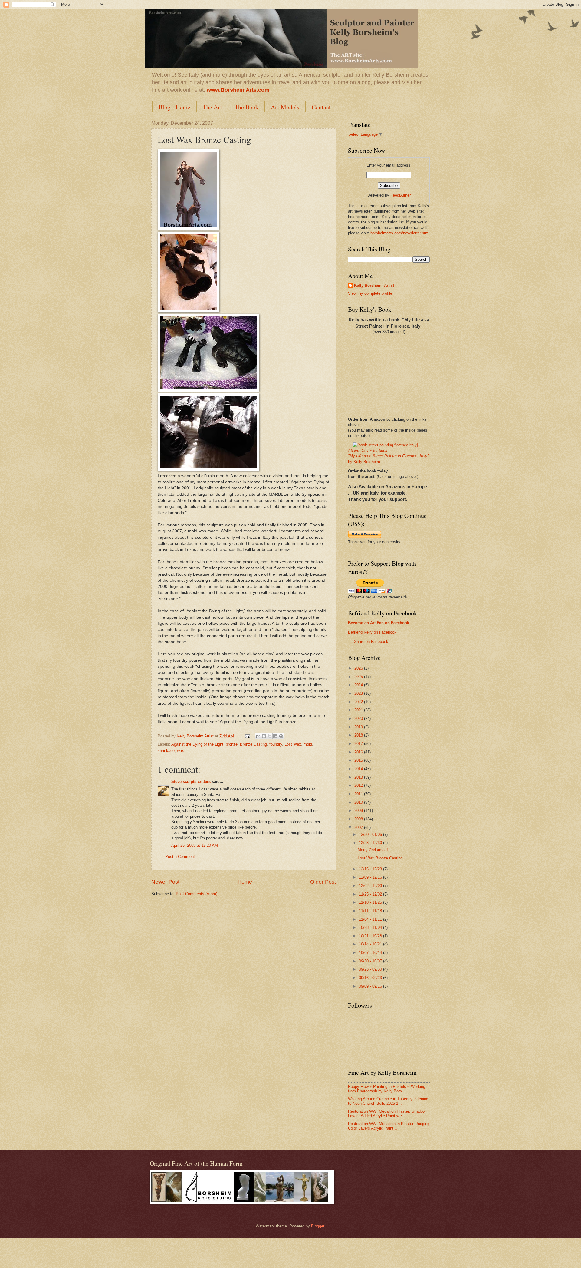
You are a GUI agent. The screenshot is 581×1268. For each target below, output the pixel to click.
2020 (359, 718)
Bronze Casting (253, 744)
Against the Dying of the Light (197, 744)
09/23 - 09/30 (371, 969)
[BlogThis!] (264, 736)
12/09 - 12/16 (371, 877)
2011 (359, 794)
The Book (246, 107)
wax (180, 750)
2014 (359, 768)
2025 (359, 676)
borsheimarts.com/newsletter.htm (399, 233)
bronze (232, 744)
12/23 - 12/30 (371, 842)
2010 (359, 802)
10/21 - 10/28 (371, 936)
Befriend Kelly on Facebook (372, 632)
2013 (359, 777)
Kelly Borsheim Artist (374, 285)
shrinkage (166, 750)
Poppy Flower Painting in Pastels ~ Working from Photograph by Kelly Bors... (386, 1088)
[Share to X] (270, 736)
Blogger (317, 1226)
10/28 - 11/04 (371, 927)
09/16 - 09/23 (371, 977)
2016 (359, 752)
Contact (321, 107)
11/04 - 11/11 (371, 919)
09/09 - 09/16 (371, 986)
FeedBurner (400, 195)
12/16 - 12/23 (371, 869)
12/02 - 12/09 (371, 885)
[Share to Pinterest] (281, 736)
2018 (359, 735)
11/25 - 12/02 (371, 894)
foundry (275, 744)
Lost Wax (292, 744)
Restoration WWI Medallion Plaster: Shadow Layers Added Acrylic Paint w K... (386, 1113)
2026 (359, 668)
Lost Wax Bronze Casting (380, 858)
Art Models (285, 107)
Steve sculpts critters (191, 781)
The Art (212, 107)
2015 (359, 760)
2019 (359, 727)
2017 (359, 743)
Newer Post (165, 882)
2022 (359, 702)
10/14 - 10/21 (371, 944)
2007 (359, 827)
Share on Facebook (371, 641)
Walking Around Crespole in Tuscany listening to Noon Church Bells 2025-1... (388, 1101)
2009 (359, 810)
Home (245, 882)
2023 (359, 693)
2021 (359, 710)
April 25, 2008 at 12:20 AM (194, 845)
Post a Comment (180, 856)
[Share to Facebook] (275, 736)
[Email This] (258, 736)
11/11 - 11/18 (371, 911)
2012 (359, 785)
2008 (359, 819)
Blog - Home (174, 107)
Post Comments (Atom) (196, 894)
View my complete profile (370, 293)
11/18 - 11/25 (371, 902)
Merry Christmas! (373, 850)
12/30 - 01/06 (371, 834)
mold (308, 744)
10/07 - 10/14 (371, 952)
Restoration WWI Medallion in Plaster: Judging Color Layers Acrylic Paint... (388, 1126)
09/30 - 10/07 (371, 961)
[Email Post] (247, 736)
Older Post (323, 882)
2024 (359, 685)
